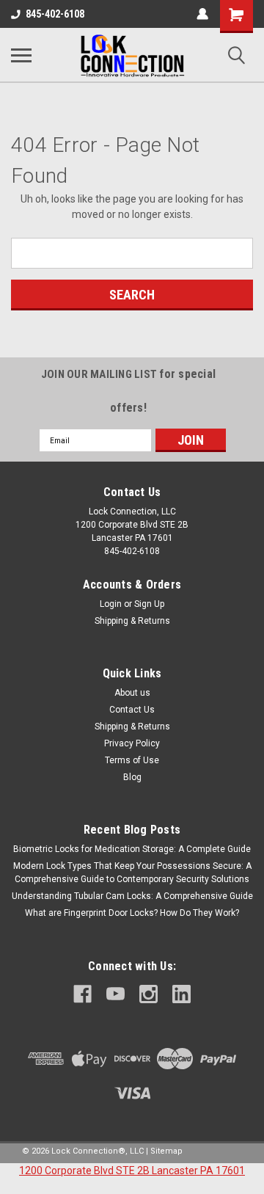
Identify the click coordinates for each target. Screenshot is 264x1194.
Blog (132, 777)
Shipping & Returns (132, 621)
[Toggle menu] (21, 55)
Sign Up (149, 604)
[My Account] (202, 14)
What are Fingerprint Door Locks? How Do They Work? (132, 913)
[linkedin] (181, 994)
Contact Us (132, 710)
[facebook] (82, 994)
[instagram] (148, 994)
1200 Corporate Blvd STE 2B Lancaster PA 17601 (132, 1170)
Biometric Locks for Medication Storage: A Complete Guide (132, 849)
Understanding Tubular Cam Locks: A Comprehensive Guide (132, 896)
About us (132, 693)
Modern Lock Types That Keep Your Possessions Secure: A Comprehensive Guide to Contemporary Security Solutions (132, 872)
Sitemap (166, 1151)
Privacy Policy (132, 743)
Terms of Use (132, 760)
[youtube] (115, 994)
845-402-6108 (55, 14)
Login (111, 604)
